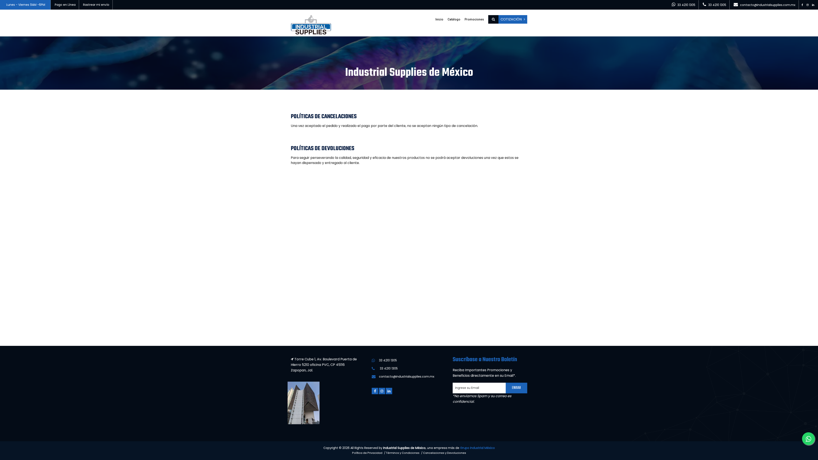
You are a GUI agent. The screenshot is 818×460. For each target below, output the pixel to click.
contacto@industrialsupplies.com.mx (767, 5)
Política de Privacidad (367, 453)
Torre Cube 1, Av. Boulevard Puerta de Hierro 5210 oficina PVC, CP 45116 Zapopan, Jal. (324, 365)
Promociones (474, 19)
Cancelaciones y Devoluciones (444, 453)
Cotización (511, 19)
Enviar (516, 388)
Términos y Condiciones (402, 453)
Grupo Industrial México (477, 448)
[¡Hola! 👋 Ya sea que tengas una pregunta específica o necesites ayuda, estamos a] (808, 438)
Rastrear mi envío (96, 5)
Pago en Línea (65, 5)
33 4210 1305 (686, 5)
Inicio (439, 19)
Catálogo (454, 19)
